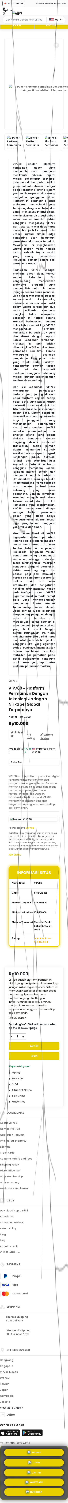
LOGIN (17, 24)
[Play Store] (32, 1433)
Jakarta (5, 1402)
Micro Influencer (10, 1170)
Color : (16, 762)
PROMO (36, 1451)
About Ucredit (9, 1246)
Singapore (6, 1366)
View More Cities (10, 1408)
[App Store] (10, 1433)
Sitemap (5, 1146)
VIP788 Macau (9, 1372)
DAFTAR (51, 24)
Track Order (8, 1152)
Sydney (4, 1378)
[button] (56, 45)
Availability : (16, 750)
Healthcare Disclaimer (14, 1188)
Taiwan (4, 1384)
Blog (3, 1234)
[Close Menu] (4, 14)
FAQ (2, 1240)
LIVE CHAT (36, 1492)
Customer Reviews (12, 1222)
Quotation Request (12, 1135)
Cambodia (7, 1396)
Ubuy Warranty (9, 1182)
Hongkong (6, 1360)
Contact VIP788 (10, 1129)
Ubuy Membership (11, 1176)
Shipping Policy (9, 1164)
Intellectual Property (13, 1141)
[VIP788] (17, 13)
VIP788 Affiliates (10, 1252)
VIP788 (17, 164)
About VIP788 (8, 1123)
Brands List (7, 1216)
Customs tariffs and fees (16, 1158)
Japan (4, 1390)
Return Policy (8, 1228)
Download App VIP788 (14, 1210)
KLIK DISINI (14, 854)
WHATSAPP (36, 1482)
